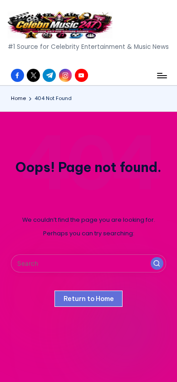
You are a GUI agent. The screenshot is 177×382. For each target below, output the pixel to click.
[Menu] (161, 75)
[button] (157, 263)
